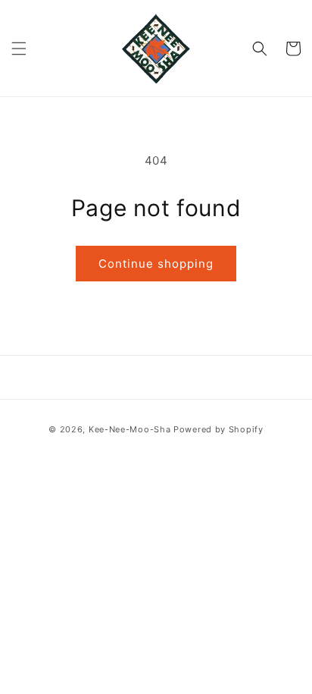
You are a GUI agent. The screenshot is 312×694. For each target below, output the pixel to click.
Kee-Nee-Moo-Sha (130, 429)
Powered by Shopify (218, 429)
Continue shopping (156, 263)
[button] (19, 48)
